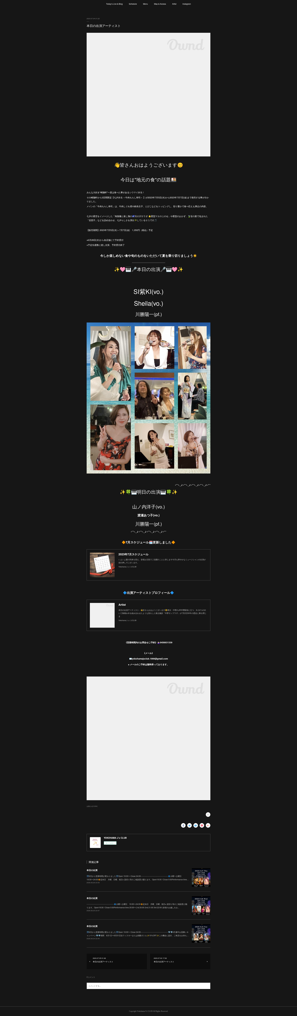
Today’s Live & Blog (114, 3)
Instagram (187, 3)
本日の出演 (92, 870)
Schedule (133, 3)
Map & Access (160, 3)
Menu (145, 3)
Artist (174, 3)
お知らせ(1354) (92, 806)
